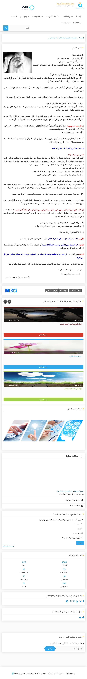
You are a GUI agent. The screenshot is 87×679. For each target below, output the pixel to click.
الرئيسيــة (79, 16)
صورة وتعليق (24, 16)
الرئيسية (81, 37)
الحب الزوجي (53, 37)
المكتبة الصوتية (73, 500)
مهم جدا (78, 524)
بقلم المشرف (77, 22)
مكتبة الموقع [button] (38, 16)
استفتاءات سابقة (8, 546)
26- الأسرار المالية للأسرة (65, 491)
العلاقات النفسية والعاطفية (67, 37)
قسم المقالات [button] (68, 16)
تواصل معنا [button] (66, 22)
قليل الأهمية (76, 533)
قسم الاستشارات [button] (53, 16)
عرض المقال (43, 334)
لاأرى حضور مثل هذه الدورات (71, 537)
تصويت (80, 542)
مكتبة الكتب (74, 505)
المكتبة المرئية (72, 456)
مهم (79, 528)
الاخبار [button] (15, 16)
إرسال (50, 648)
